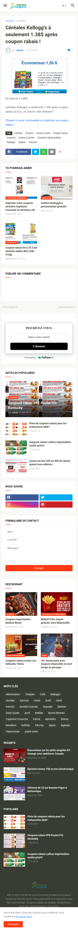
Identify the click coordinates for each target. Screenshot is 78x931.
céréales (21, 20)
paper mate (31, 731)
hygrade (47, 706)
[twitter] (56, 497)
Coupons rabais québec (49, 137)
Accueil (9, 20)
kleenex (62, 706)
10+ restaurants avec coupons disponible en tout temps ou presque (56, 664)
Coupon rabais (60, 133)
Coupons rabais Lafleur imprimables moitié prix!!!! (50, 444)
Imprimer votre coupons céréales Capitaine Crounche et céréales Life (20, 206)
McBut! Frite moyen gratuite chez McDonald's (55, 621)
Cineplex (30, 694)
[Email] (52, 152)
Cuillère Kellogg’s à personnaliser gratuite (54, 205)
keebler (39, 712)
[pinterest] (56, 504)
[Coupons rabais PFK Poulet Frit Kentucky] (14, 841)
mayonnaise (13, 731)
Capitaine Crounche (17, 719)
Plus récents (11, 307)
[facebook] (22, 497)
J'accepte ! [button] (13, 924)
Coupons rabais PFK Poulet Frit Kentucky (45, 837)
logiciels (65, 725)
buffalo (26, 725)
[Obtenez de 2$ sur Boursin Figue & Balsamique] (14, 793)
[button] (5, 6)
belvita (64, 719)
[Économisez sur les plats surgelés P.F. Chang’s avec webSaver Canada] (14, 756)
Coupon (29, 133)
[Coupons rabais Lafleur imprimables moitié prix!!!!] (16, 447)
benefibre (11, 725)
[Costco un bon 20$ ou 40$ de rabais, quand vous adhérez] (16, 466)
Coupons (11, 137)
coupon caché (43, 133)
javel (27, 712)
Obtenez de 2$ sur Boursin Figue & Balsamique (47, 789)
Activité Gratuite (29, 706)
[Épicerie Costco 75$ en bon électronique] (14, 774)
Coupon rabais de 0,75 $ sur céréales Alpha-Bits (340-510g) (21, 251)
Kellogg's (11, 142)
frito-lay (39, 725)
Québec (22, 142)
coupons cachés (26, 137)
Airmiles (10, 700)
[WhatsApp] (43, 152)
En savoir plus (24, 916)
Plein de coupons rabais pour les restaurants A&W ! (48, 425)
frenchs (10, 706)
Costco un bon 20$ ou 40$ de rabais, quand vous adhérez (50, 462)
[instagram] (22, 504)
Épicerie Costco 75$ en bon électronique (50, 768)
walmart (33, 142)
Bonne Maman (56, 712)
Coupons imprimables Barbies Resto (18, 621)
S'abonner (39, 346)
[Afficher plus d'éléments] (60, 152)
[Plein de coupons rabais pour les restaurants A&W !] (16, 429)
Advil (59, 700)
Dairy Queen (12, 712)
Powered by (30, 357)
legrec (52, 725)
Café (42, 694)
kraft (48, 700)
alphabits (50, 719)
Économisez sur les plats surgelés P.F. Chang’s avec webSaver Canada (49, 752)
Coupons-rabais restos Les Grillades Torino (20, 662)
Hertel (36, 719)
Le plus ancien (66, 307)
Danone (24, 700)
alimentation (13, 694)
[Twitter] (35, 152)
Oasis (37, 700)
